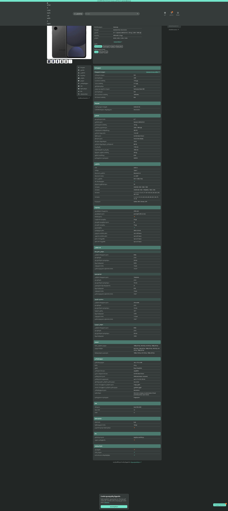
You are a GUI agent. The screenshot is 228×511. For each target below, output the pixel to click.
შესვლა (178, 14)
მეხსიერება (82, 89)
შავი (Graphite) (98, 46)
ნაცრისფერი (106, 46)
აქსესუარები (83, 94)
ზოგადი (81, 67)
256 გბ (101, 52)
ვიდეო (81, 81)
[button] (69, 37)
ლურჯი (112, 46)
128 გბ (96, 52)
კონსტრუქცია (83, 83)
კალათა (171, 14)
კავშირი (81, 73)
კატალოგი (78, 14)
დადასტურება (114, 506)
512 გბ (105, 52)
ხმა (80, 91)
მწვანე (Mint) (119, 46)
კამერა (81, 78)
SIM (80, 86)
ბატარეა (81, 75)
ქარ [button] (165, 14)
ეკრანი (81, 70)
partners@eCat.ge (126, 1)
